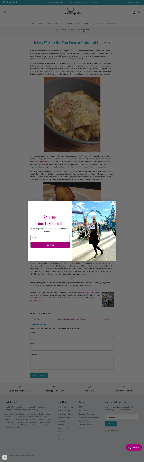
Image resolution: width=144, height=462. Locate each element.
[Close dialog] (113, 204)
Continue (50, 245)
